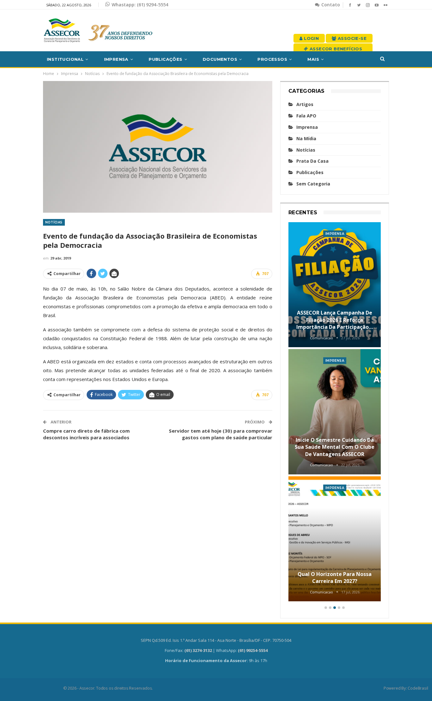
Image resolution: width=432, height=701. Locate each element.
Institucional (65, 59)
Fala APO (306, 116)
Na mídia (306, 138)
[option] (334, 413)
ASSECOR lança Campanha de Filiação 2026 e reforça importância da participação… (334, 319)
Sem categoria (313, 184)
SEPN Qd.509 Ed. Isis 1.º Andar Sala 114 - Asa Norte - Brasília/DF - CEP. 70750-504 (216, 640)
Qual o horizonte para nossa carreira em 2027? (335, 578)
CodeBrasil (418, 688)
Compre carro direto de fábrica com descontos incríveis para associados (86, 434)
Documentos (220, 59)
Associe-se (351, 38)
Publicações (165, 59)
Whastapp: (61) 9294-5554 (140, 5)
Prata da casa (312, 161)
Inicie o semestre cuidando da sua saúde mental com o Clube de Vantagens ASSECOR (334, 447)
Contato (330, 5)
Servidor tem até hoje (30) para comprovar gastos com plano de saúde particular (220, 434)
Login (311, 38)
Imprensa (116, 59)
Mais (313, 59)
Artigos (304, 104)
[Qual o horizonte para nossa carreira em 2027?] (334, 539)
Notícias (54, 222)
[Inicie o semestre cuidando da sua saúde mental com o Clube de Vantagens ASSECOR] (334, 411)
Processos (272, 59)
